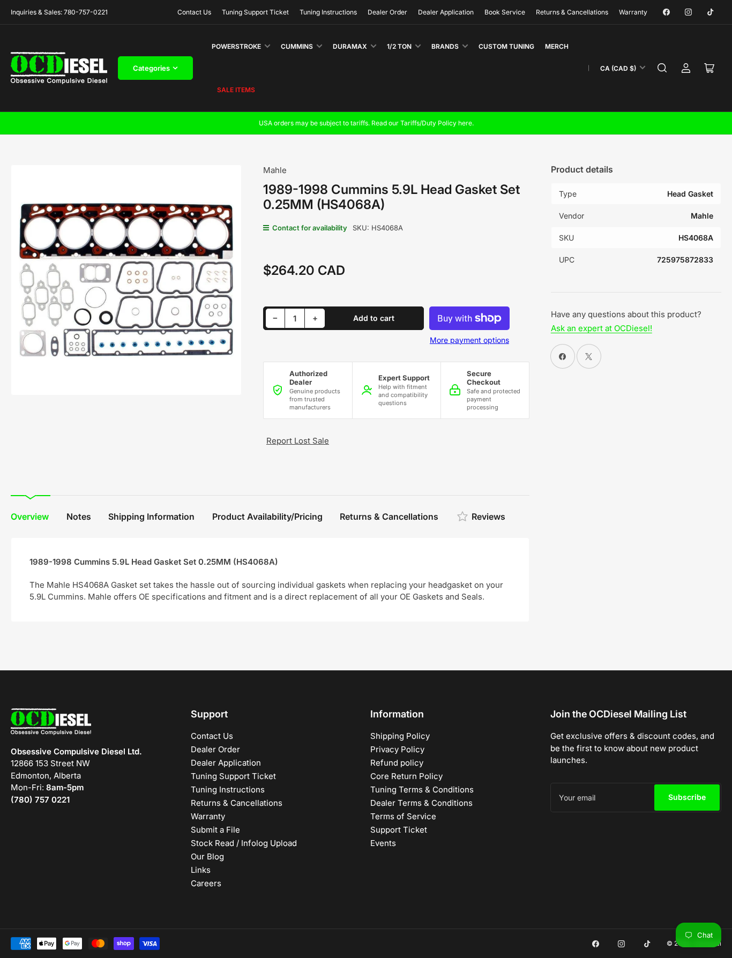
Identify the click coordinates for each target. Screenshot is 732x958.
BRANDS (445, 46)
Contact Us (194, 12)
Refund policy (396, 763)
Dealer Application (446, 12)
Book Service (504, 12)
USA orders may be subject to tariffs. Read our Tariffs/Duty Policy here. (366, 123)
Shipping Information (151, 516)
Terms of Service (403, 816)
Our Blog (207, 856)
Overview (30, 516)
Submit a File (215, 830)
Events (383, 843)
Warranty (633, 12)
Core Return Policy (406, 776)
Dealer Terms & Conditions (421, 803)
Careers (206, 883)
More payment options (469, 340)
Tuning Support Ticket (255, 12)
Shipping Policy (400, 736)
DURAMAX (350, 46)
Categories (151, 68)
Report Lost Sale (297, 441)
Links (201, 870)
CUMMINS (297, 46)
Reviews (488, 516)
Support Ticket (398, 830)
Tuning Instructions (328, 12)
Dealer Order (387, 12)
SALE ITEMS (236, 90)
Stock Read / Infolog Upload (244, 843)
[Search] (662, 68)
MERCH (557, 46)
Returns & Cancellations (572, 12)
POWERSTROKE (236, 46)
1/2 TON (399, 46)
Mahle (275, 170)
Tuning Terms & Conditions (422, 789)
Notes (78, 516)
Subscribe (687, 797)
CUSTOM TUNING (506, 46)
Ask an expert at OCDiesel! (601, 328)
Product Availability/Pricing (267, 516)
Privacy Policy (397, 749)
